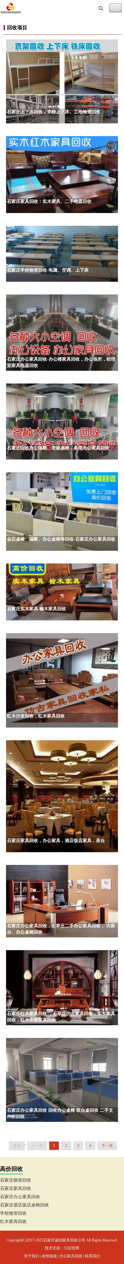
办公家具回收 (70, 1256)
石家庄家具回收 (15, 1188)
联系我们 (92, 1256)
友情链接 (49, 1256)
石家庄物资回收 (15, 1180)
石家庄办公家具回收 (20, 1196)
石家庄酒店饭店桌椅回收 (24, 1205)
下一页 (107, 1145)
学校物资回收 (13, 1213)
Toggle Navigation (115, 8)
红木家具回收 (13, 1221)
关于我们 (31, 1256)
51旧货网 (71, 1248)
